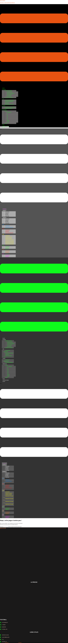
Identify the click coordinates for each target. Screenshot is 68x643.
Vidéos (6, 123)
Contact (3, 127)
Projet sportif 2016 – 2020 (9, 104)
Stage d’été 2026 (10, 342)
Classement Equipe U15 (9, 232)
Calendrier (7, 213)
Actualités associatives (9, 97)
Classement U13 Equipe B (9, 241)
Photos (6, 365)
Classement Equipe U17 (9, 227)
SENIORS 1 (4, 210)
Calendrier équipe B (8, 238)
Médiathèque (4, 109)
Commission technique (8, 108)
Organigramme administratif (9, 100)
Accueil (4, 338)
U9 (7, 113)
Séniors (8, 120)
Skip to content (2, 0)
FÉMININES (4, 463)
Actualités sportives (8, 90)
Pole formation (9, 94)
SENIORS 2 (4, 217)
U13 (7, 116)
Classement (7, 470)
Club (3, 98)
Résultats (6, 214)
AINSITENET (20, 642)
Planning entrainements (9, 101)
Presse (3, 124)
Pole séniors (9, 96)
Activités (3, 105)
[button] (34, 47)
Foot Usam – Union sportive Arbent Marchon (7, 2)
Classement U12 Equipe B (9, 243)
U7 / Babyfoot (9, 112)
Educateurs (7, 354)
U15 (7, 117)
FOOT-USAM (6, 642)
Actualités (4, 89)
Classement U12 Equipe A (9, 242)
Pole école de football (10, 93)
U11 (3, 245)
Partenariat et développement (7, 360)
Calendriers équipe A (8, 493)
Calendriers (7, 231)
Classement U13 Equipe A (9, 239)
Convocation (7, 211)
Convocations (7, 225)
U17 (7, 119)
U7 (3, 514)
